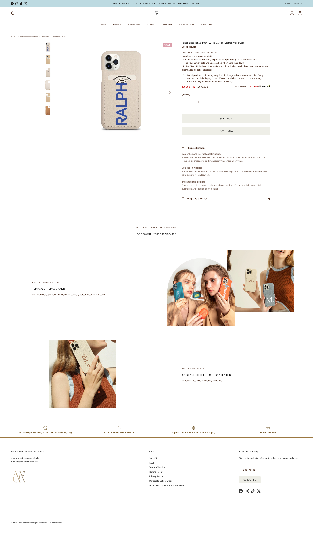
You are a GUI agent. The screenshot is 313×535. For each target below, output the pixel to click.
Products (117, 24)
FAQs (151, 463)
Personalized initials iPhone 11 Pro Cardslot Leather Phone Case (42, 37)
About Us (153, 458)
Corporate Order (186, 24)
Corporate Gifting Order (160, 481)
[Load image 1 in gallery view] (121, 91)
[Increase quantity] (199, 102)
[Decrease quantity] (185, 102)
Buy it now (226, 131)
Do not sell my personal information (166, 485)
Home (103, 24)
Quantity (186, 94)
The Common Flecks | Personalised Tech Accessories (40, 523)
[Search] (13, 13)
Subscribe (249, 480)
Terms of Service (157, 467)
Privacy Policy (156, 476)
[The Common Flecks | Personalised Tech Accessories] (156, 13)
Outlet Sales (167, 24)
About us (151, 24)
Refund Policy (156, 472)
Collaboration (134, 24)
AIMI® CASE (206, 24)
